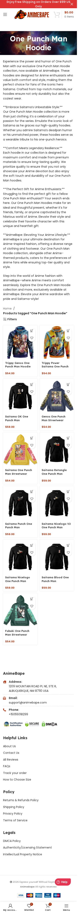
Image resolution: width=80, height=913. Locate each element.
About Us (9, 746)
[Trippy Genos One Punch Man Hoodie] (20, 342)
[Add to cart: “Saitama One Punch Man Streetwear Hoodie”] (31, 438)
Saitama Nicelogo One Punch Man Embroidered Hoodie (19, 581)
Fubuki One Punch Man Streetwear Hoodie (17, 634)
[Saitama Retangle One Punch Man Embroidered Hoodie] (57, 449)
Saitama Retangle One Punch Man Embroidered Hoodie (56, 473)
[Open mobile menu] (5, 14)
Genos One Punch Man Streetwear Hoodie (53, 420)
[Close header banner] (72, 4)
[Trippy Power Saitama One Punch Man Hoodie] (57, 342)
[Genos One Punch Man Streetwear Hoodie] (57, 396)
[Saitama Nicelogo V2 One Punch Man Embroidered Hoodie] (57, 503)
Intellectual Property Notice (22, 854)
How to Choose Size (17, 779)
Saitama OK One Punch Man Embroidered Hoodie (19, 420)
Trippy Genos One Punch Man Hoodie (18, 364)
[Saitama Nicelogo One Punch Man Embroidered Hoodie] (20, 557)
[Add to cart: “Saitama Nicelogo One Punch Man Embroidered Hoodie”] (31, 545)
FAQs (6, 766)
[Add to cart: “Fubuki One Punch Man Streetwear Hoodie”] (31, 598)
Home (7, 308)
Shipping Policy (13, 807)
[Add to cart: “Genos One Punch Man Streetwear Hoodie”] (68, 384)
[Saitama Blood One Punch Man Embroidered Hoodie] (57, 557)
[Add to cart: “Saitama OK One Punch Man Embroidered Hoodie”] (31, 384)
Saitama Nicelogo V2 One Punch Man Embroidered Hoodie (56, 527)
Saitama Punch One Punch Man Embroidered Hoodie (19, 527)
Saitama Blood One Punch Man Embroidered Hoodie (56, 581)
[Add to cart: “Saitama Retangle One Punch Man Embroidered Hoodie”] (68, 438)
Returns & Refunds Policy (21, 800)
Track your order (15, 773)
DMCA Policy (12, 841)
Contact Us (11, 753)
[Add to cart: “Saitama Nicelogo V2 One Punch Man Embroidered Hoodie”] (68, 491)
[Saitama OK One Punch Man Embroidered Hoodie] (20, 396)
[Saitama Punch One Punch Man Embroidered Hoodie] (20, 503)
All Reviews (10, 760)
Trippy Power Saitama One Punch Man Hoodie (55, 366)
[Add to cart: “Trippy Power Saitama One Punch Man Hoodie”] (68, 330)
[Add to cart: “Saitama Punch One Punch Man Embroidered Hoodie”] (31, 491)
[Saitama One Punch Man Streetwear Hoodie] (20, 449)
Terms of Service (15, 820)
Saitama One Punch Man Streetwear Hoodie (18, 473)
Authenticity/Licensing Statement (27, 847)
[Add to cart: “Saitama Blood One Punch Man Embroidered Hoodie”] (68, 545)
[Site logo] (32, 14)
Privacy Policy (12, 813)
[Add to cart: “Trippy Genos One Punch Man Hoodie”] (31, 330)
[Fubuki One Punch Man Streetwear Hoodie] (20, 610)
